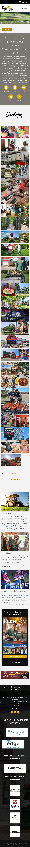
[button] (1, 20)
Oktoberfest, (4, 591)
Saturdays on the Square (13, 560)
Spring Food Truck (23, 591)
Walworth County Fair (20, 589)
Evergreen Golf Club (16, 513)
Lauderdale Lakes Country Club (9, 522)
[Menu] (23, 2)
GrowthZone (19, 840)
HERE (22, 600)
